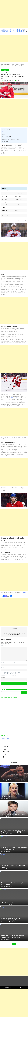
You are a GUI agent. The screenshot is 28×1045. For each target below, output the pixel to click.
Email (15, 662)
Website (3, 667)
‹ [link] (18, 220)
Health (4, 754)
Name (2, 662)
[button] (13, 188)
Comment (3, 645)
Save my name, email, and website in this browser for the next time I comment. (14, 673)
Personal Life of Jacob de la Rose (11, 139)
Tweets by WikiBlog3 (6, 738)
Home (2, 64)
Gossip (4, 752)
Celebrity (5, 749)
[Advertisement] (14, 14)
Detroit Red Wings (15, 397)
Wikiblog (23, 592)
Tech (4, 757)
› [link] (25, 220)
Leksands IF (12, 329)
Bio (4, 134)
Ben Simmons (14, 628)
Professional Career (8, 136)
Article (4, 744)
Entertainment (6, 751)
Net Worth (5, 141)
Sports (4, 756)
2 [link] (23, 220)
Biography (7, 64)
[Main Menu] (23, 30)
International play (7, 138)
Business (5, 748)
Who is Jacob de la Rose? (9, 133)
